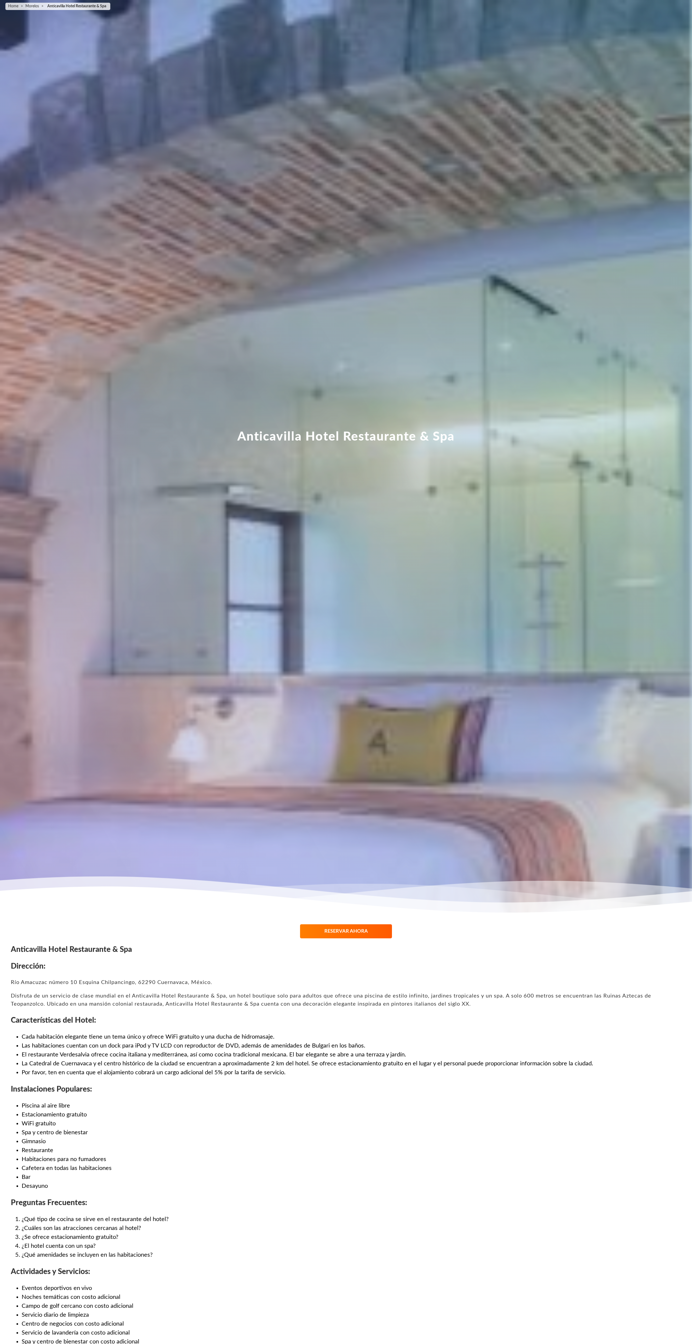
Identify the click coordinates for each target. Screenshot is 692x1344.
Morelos (32, 6)
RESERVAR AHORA (346, 931)
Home (13, 6)
